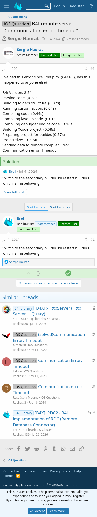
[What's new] (91, 6)
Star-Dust (19, 319)
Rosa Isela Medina (25, 397)
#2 (92, 239)
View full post (14, 192)
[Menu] (7, 6)
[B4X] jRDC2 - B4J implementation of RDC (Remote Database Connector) (45, 419)
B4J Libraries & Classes (44, 319)
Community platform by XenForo (42, 485)
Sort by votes (60, 207)
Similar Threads (77, 39)
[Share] (85, 68)
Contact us (11, 471)
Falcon (17, 371)
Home (8, 475)
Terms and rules (35, 471)
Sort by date (36, 207)
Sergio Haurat (23, 38)
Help (77, 471)
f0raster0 (19, 345)
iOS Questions (38, 345)
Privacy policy (60, 471)
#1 (92, 68)
